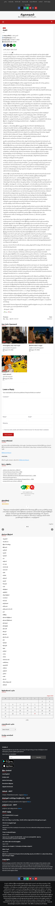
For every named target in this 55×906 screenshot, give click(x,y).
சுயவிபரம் (41, 1)
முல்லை (4, 673)
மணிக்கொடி (5, 662)
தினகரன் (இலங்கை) (7, 620)
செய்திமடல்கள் (5, 777)
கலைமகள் (5, 569)
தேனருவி (5, 645)
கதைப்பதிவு (10, 1)
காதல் (4, 28)
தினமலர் (5, 634)
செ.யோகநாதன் (8, 376)
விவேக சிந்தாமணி (7, 682)
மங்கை (4, 656)
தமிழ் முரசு (5, 606)
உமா (4, 558)
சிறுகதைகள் (27, 14)
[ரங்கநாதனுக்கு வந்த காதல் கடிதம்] (14, 335)
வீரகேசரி (5, 684)
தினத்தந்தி (5, 625)
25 (12, 713)
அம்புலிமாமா (5, 541)
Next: (49, 317)
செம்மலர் (5, 600)
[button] (3, 22)
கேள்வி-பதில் (17, 1)
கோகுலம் (5, 583)
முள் (8, 849)
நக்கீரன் (4, 651)
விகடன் (4, 679)
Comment (6, 397)
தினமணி (5, 628)
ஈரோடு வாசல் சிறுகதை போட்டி (10, 477)
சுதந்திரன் (5, 592)
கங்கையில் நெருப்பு (11, 832)
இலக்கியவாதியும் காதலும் (35, 345)
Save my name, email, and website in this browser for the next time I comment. (26, 430)
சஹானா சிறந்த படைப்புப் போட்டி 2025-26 (12, 481)
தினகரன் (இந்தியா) (7, 617)
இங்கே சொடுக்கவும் (6, 452)
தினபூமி (4, 631)
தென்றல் (5, 642)
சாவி (4, 586)
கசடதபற (5, 564)
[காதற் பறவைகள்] (14, 363)
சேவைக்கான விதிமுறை (7, 783)
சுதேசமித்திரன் (6, 595)
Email (30, 417)
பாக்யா (4, 654)
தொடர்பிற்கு (27, 4)
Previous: (10, 317)
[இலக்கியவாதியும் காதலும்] (40, 335)
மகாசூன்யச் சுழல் (12, 822)
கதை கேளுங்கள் (6, 774)
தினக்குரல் (5, 623)
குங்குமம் (5, 578)
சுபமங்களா (5, 597)
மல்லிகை (5, 668)
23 (49, 710)
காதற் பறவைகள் (7, 374)
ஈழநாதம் (5, 555)
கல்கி (4, 572)
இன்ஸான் (5, 547)
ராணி (4, 676)
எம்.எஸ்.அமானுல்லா (16, 841)
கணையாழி (5, 567)
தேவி (4, 648)
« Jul (27, 719)
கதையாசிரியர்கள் (33, 1)
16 (49, 707)
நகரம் (17, 815)
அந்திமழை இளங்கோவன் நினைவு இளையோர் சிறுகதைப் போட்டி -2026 (19, 475)
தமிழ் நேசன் (5, 603)
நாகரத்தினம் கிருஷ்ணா (10, 348)
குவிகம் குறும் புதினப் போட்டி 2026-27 (11, 470)
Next (52, 529)
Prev (3, 529)
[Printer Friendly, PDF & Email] (7, 312)
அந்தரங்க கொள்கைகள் (7, 786)
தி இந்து (4, 614)
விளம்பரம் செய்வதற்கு (7, 780)
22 (42, 710)
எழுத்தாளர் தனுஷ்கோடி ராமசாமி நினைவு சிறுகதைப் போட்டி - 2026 (18, 479)
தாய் (4, 611)
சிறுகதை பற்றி (25, 1)
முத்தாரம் (5, 670)
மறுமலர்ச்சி (5, 665)
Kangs (4, 832)
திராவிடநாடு (5, 637)
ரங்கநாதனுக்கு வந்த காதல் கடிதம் (11, 345)
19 (20, 710)
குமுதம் (4, 581)
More (25, 794)
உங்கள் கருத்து (47, 1)
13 (27, 707)
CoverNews (37, 903)
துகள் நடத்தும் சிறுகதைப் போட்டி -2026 (12, 473)
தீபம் (4, 639)
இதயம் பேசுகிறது (6, 544)
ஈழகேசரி (5, 550)
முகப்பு (5, 1)
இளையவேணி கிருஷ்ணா (37, 348)
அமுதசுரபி (5, 538)
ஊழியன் (5, 561)
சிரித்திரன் (5, 589)
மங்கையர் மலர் (6, 659)
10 (5, 707)
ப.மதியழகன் (15, 35)
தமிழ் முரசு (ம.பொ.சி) (7, 609)
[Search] (52, 21)
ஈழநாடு (4, 552)
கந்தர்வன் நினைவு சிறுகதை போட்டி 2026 (12, 471)
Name (5, 417)
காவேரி (4, 575)
